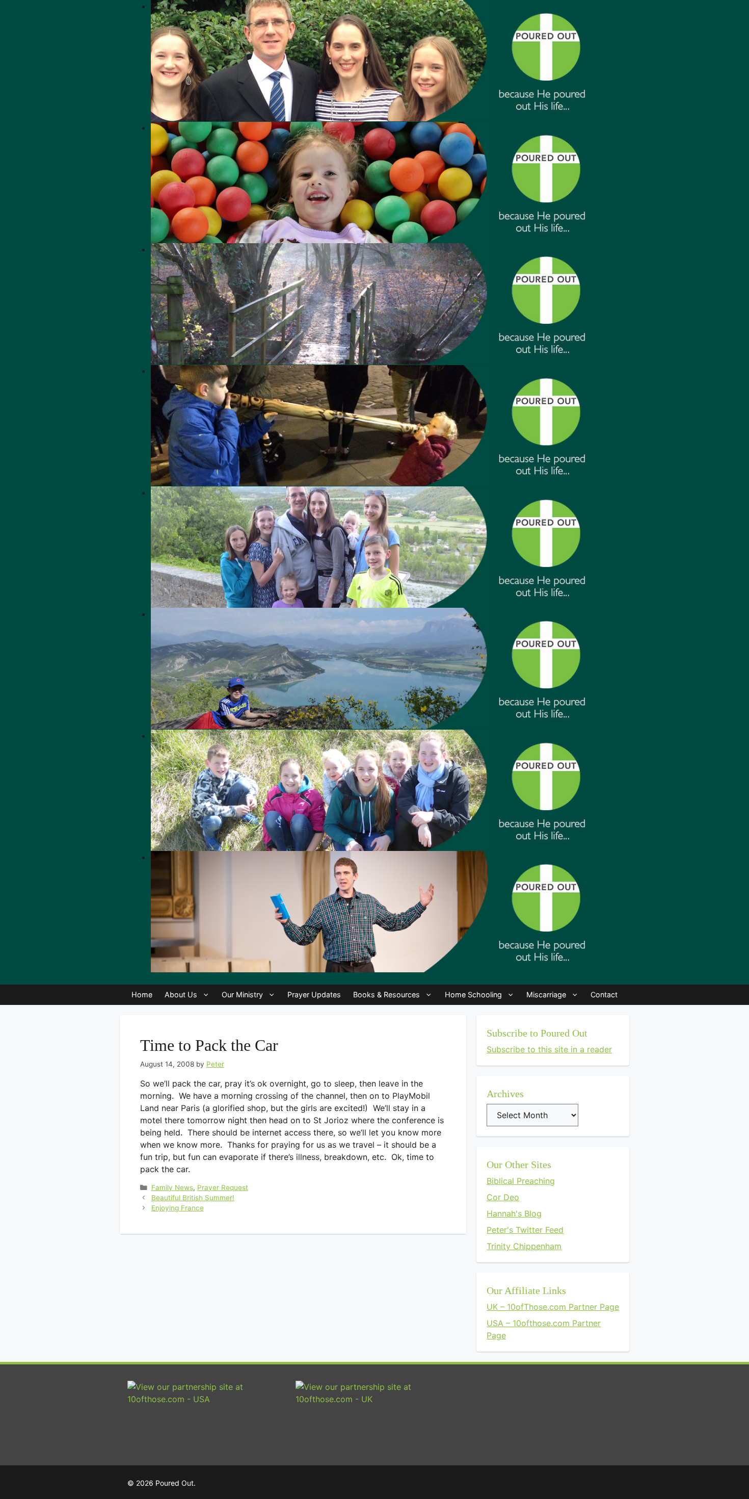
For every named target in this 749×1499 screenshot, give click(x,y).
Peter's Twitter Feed (525, 1230)
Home (141, 994)
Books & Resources (386, 994)
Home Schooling (473, 994)
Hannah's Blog (514, 1213)
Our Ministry (242, 994)
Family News (172, 1187)
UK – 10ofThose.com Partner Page (553, 1307)
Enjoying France (177, 1208)
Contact (604, 994)
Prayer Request (222, 1187)
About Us (181, 994)
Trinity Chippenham (524, 1246)
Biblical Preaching (521, 1181)
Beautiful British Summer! (192, 1198)
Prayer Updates (314, 994)
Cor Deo (503, 1197)
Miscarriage (546, 994)
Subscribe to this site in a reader (549, 1049)
